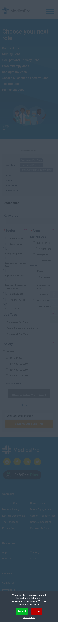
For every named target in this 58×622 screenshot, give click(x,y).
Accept (21, 611)
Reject (37, 611)
